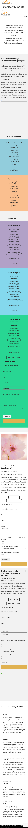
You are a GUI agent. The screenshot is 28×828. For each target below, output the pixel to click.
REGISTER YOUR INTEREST (14, 357)
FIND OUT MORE (14, 497)
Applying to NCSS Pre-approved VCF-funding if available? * (12, 395)
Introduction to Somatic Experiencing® (10, 467)
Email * (4, 377)
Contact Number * (7, 371)
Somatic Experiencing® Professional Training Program (13, 59)
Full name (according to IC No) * (11, 365)
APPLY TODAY (14, 263)
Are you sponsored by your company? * (13, 409)
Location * (5, 383)
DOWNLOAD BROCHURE (14, 258)
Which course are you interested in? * (12, 403)
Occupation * (6, 388)
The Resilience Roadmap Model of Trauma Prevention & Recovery (13, 573)
